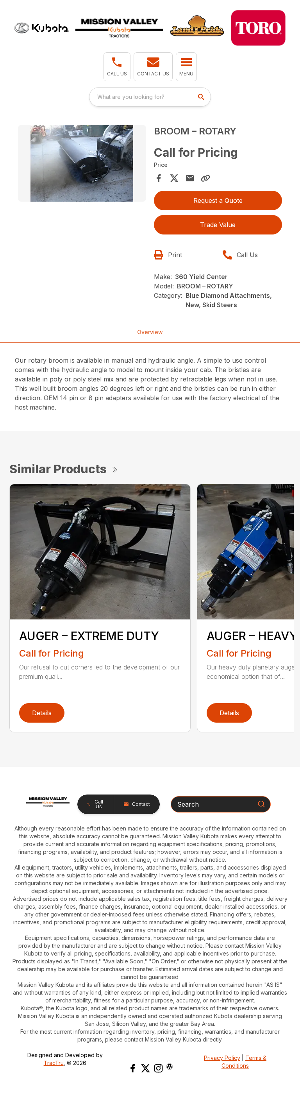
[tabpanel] (82, 164)
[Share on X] (174, 178)
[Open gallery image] (82, 163)
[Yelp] (169, 1066)
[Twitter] (145, 1068)
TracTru (54, 1062)
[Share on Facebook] (158, 178)
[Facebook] (133, 1068)
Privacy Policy (222, 1057)
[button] (117, 66)
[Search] (261, 804)
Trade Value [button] (218, 225)
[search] (202, 97)
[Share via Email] (190, 178)
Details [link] (42, 713)
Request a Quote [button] (218, 200)
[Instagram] (158, 1068)
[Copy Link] (205, 178)
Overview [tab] (150, 332)
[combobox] (150, 97)
